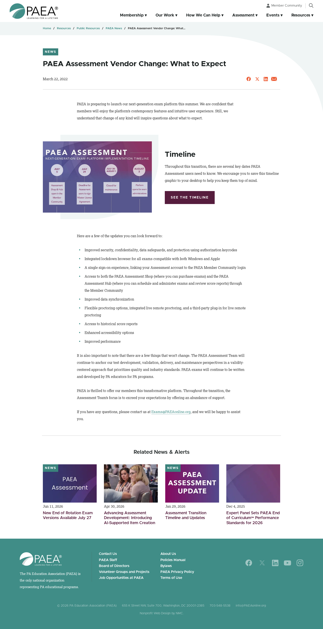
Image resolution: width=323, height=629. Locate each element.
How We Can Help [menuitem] (203, 15)
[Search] (311, 5)
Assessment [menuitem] (243, 15)
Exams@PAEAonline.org (171, 411)
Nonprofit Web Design (155, 613)
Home (47, 28)
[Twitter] (262, 563)
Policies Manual (172, 560)
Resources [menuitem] (300, 15)
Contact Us (108, 554)
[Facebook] (248, 563)
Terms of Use (171, 578)
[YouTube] (287, 562)
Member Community (286, 5)
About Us (168, 554)
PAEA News (114, 28)
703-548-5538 (220, 605)
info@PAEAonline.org (251, 605)
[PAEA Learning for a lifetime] (34, 11)
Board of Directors (114, 566)
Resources (64, 28)
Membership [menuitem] (132, 15)
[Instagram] (300, 563)
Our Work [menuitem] (165, 15)
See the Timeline (190, 197)
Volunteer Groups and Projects (124, 572)
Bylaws (166, 566)
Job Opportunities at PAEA (121, 578)
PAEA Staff (108, 560)
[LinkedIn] (275, 563)
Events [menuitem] (272, 15)
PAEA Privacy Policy (177, 572)
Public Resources (88, 28)
